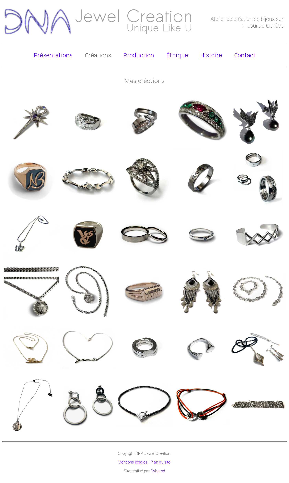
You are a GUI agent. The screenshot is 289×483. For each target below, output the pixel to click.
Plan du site (160, 462)
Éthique (177, 55)
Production (138, 55)
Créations (98, 55)
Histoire (211, 55)
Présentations (53, 55)
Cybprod (158, 471)
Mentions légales (132, 462)
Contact (245, 55)
